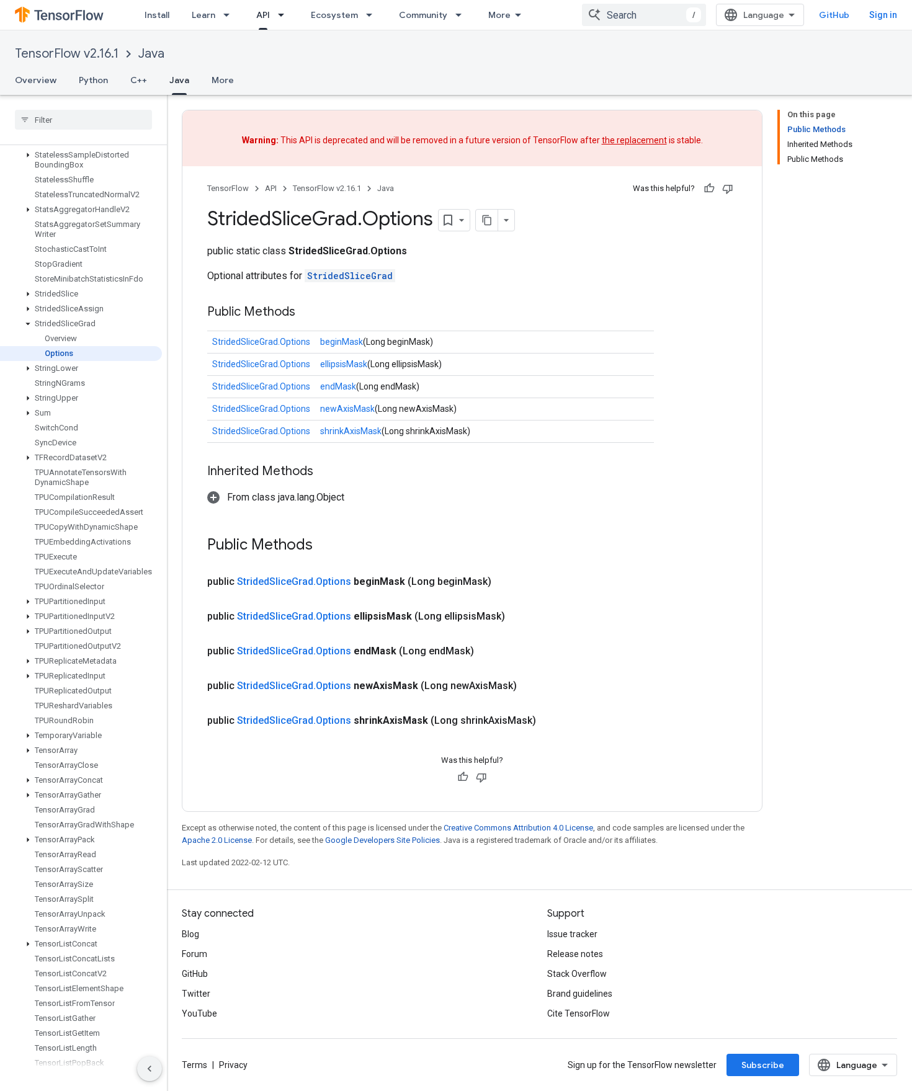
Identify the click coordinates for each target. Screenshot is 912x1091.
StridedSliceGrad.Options (261, 342)
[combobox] (644, 15)
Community (423, 14)
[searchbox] (83, 120)
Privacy (233, 1065)
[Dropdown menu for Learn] (230, 15)
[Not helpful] (727, 188)
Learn (203, 14)
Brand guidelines (579, 994)
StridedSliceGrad (350, 276)
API (263, 14)
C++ (138, 80)
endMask (338, 386)
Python (93, 80)
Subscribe (762, 1065)
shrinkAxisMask (351, 431)
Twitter (196, 994)
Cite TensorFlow (578, 1013)
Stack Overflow (577, 974)
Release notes (575, 954)
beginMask (341, 342)
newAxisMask (347, 409)
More (499, 14)
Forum (194, 954)
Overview (35, 80)
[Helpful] (709, 188)
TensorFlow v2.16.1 (66, 53)
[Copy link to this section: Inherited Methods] (325, 472)
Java (151, 53)
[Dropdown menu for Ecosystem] (373, 15)
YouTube (199, 1013)
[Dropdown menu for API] (285, 15)
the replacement (634, 140)
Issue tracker (572, 934)
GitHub (834, 14)
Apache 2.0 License (217, 840)
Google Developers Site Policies (382, 840)
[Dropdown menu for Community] (462, 15)
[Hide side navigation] (149, 1068)
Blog (190, 934)
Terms (194, 1065)
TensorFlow (228, 188)
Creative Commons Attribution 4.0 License (518, 827)
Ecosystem (334, 14)
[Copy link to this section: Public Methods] (307, 312)
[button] (81, 160)
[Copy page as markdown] (487, 220)
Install (157, 14)
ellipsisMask (343, 364)
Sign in (883, 15)
